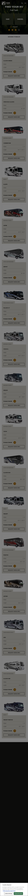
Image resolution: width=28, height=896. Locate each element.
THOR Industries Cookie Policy (9, 890)
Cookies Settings (8, 893)
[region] (14, 889)
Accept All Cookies (18, 893)
